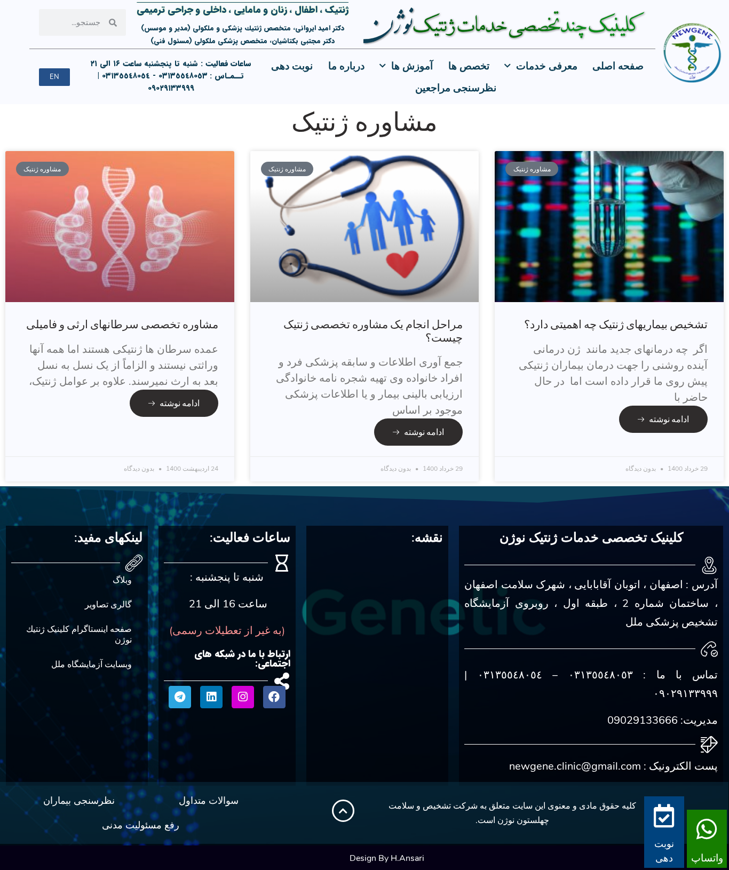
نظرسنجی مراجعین (455, 88)
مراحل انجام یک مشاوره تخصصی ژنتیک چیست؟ (373, 331)
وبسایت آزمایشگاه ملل (91, 664)
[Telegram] (180, 697)
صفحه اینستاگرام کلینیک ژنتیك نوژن (79, 634)
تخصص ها (468, 66)
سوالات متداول (209, 800)
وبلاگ (122, 580)
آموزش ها (412, 66)
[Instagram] (243, 697)
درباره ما (346, 66)
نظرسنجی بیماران (79, 800)
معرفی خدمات (546, 66)
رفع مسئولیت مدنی (140, 825)
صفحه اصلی (618, 66)
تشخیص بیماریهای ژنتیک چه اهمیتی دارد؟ (616, 324)
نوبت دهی (292, 66)
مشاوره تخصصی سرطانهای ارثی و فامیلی (122, 324)
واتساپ (707, 858)
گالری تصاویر (108, 605)
